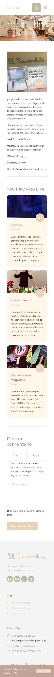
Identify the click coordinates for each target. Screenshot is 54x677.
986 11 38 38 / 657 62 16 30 (26, 651)
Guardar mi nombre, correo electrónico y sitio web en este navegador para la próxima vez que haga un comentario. (27, 469)
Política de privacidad (20, 602)
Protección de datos (20, 608)
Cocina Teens (21, 300)
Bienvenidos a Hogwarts (21, 377)
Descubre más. (10, 673)
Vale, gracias (44, 671)
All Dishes (27, 28)
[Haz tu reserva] (36, 7)
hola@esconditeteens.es (24, 646)
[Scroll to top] (47, 669)
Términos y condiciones (21, 613)
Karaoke (17, 225)
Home (14, 28)
